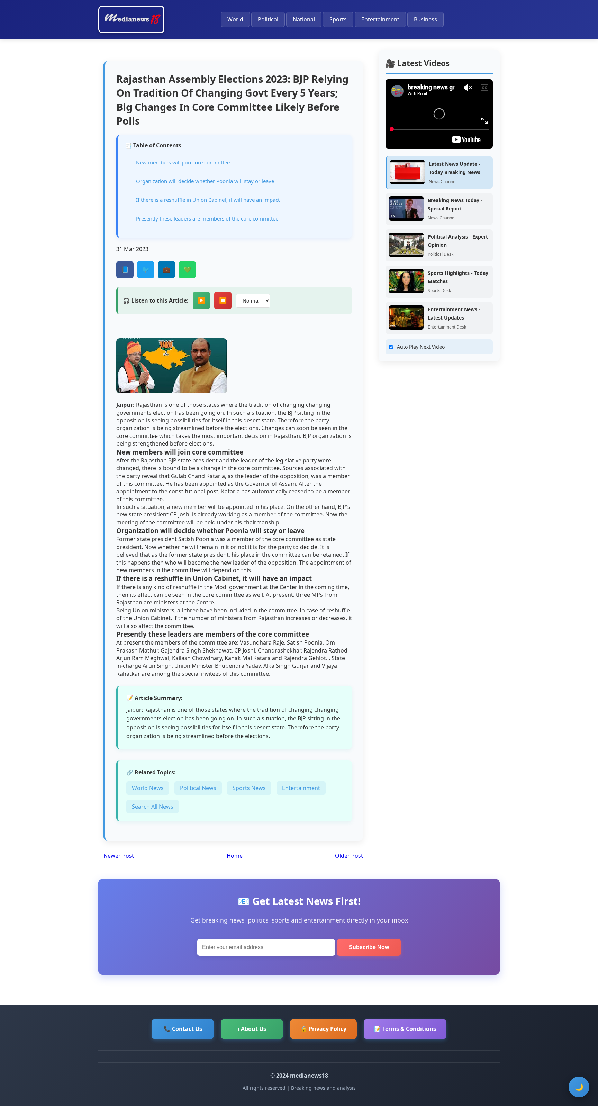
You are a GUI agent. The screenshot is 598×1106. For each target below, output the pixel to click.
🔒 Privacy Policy (323, 1029)
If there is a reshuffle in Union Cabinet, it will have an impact (208, 199)
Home (235, 856)
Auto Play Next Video (421, 346)
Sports (338, 19)
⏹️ (223, 300)
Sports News (249, 788)
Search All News (152, 806)
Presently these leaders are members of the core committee (207, 218)
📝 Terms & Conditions (405, 1029)
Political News (198, 788)
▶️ (201, 300)
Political (268, 19)
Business (425, 19)
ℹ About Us (252, 1029)
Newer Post (118, 856)
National (304, 19)
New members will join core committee (183, 162)
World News (148, 788)
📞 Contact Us (183, 1029)
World (235, 19)
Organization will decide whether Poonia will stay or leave (205, 181)
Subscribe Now (369, 947)
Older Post (349, 856)
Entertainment (380, 19)
